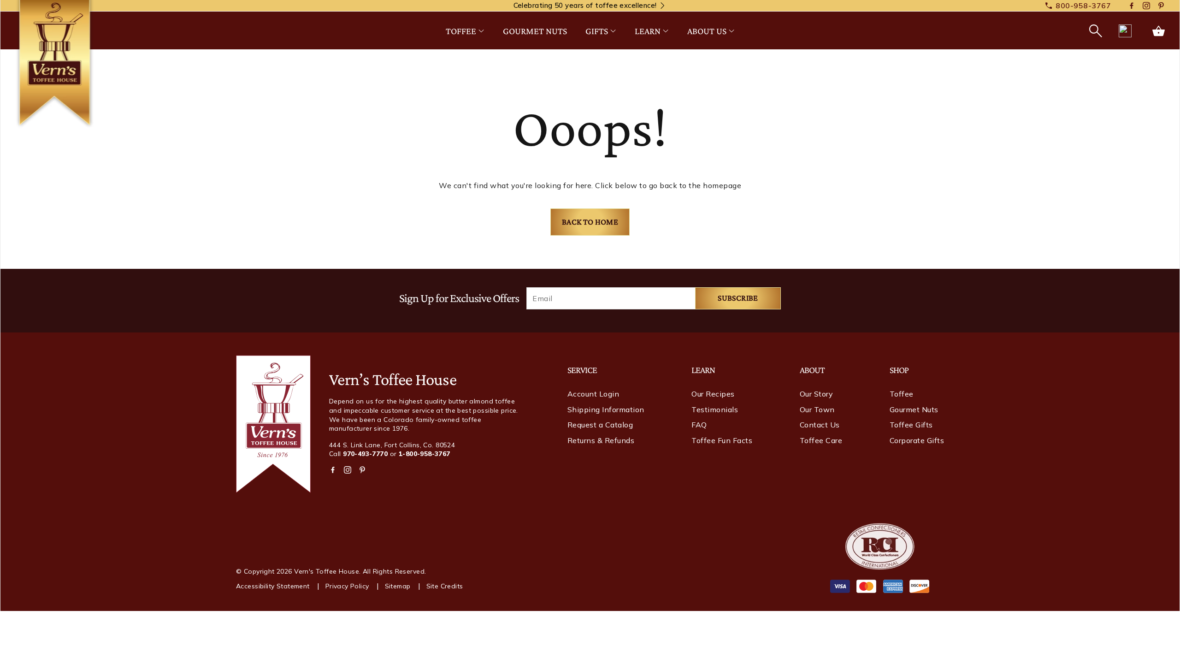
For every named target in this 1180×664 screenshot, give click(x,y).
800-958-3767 (1083, 5)
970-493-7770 (365, 454)
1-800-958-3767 (424, 454)
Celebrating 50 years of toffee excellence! (585, 5)
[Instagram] (1146, 6)
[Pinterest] (1161, 6)
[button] (1094, 30)
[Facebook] (1131, 6)
